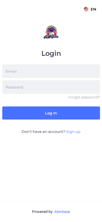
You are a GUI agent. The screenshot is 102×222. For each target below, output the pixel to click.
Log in (51, 113)
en (93, 9)
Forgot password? (84, 97)
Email (11, 71)
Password (14, 87)
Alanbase (62, 211)
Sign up (73, 131)
